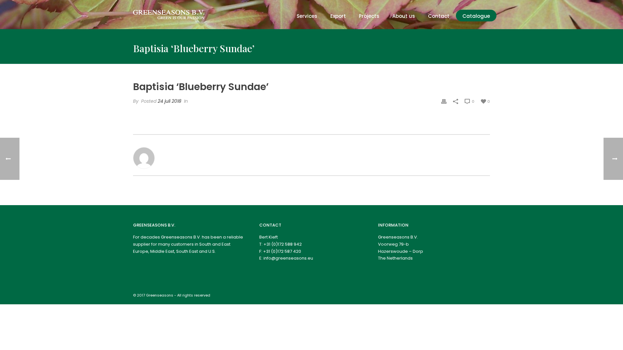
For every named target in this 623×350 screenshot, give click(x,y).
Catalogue (476, 16)
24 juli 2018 (169, 101)
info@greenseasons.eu (288, 258)
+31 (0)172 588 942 (282, 244)
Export (338, 16)
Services (307, 16)
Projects (369, 16)
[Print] (443, 101)
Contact (438, 16)
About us (403, 16)
